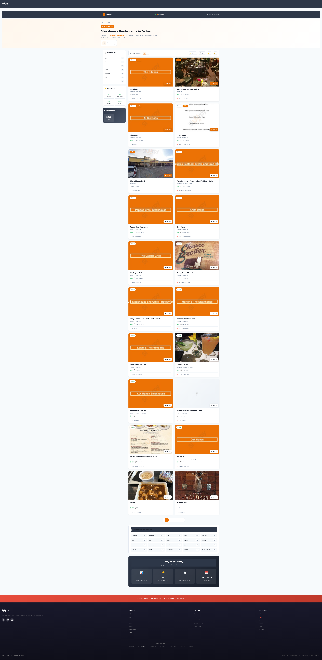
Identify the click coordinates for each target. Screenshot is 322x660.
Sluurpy (130, 632)
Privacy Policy (197, 620)
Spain (130, 623)
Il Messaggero (141, 646)
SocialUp (191, 646)
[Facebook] (3, 620)
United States (132, 629)
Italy (129, 617)
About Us (196, 614)
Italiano (261, 614)
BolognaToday (172, 646)
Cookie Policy (197, 626)
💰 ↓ (215, 53)
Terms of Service (198, 623)
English (261, 617)
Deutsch (261, 626)
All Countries (131, 614)
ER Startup (182, 646)
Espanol (261, 620)
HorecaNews (152, 646)
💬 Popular (202, 53)
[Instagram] (7, 620)
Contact (196, 617)
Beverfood (162, 646)
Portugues (261, 629)
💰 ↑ (209, 53)
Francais (261, 623)
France (130, 620)
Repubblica (131, 646)
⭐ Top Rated (192, 53)
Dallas (109, 22)
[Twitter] (12, 620)
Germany (130, 626)
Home (103, 22)
